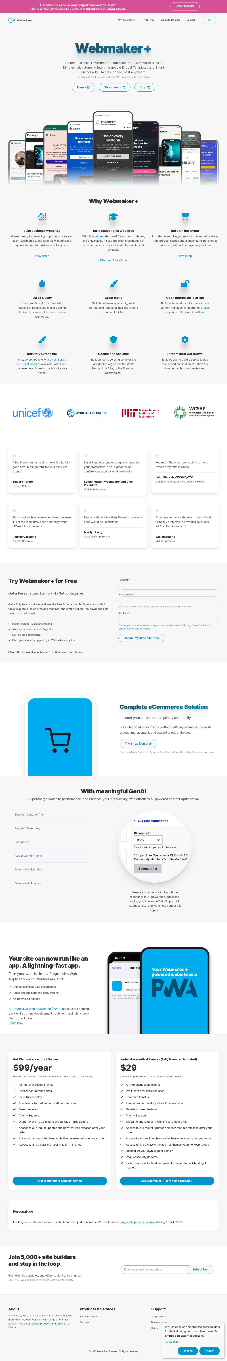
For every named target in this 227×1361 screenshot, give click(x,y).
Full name (123, 579)
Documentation (159, 1322)
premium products (40, 1323)
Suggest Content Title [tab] (29, 814)
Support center (159, 1316)
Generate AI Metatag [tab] (28, 869)
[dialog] (193, 1340)
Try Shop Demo (136, 743)
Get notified (144, 77)
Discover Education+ (113, 260)
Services (84, 1322)
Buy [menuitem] (210, 20)
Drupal (204, 307)
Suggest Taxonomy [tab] (27, 828)
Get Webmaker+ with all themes (60, 1180)
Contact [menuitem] (191, 20)
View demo (42, 255)
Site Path (123, 613)
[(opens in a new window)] (113, 149)
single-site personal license (137, 1222)
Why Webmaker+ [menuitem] (127, 20)
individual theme (116, 9)
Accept (209, 1350)
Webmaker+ (92, 9)
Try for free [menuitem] (148, 20)
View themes (185, 6)
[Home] (11, 19)
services (61, 1323)
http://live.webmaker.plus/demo (134, 628)
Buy (142, 87)
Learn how (16, 1023)
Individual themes (88, 1316)
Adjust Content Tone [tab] (28, 855)
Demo (81, 87)
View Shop (185, 255)
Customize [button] (172, 1341)
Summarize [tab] (22, 842)
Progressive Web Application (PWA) (36, 1009)
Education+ (96, 236)
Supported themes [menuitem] (170, 20)
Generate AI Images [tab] (28, 883)
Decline (188, 1350)
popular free (15, 1323)
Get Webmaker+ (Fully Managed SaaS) (167, 1180)
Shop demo (112, 87)
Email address (125, 594)
